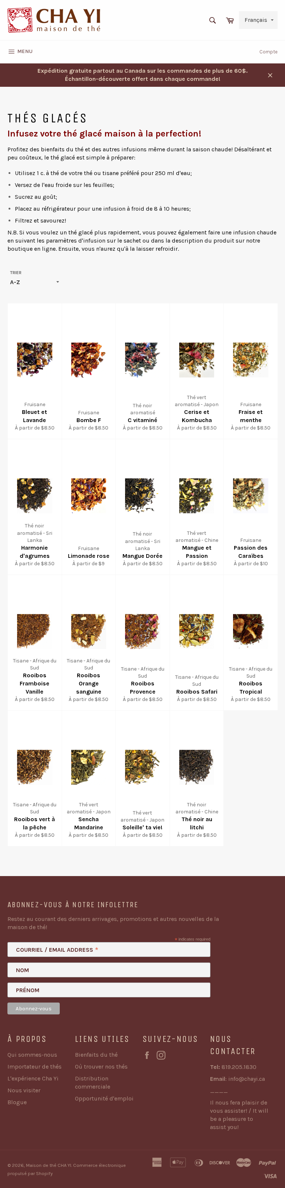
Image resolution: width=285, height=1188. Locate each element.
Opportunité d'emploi (104, 1098)
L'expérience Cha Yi (33, 1078)
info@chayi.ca (246, 1078)
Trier (16, 272)
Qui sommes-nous (32, 1054)
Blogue (17, 1102)
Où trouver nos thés (101, 1066)
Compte (268, 52)
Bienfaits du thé (96, 1054)
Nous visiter (23, 1090)
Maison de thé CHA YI (48, 1165)
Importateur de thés (34, 1066)
